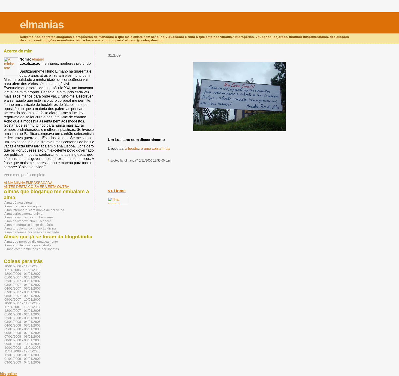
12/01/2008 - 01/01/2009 (22, 355)
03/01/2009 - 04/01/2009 (22, 362)
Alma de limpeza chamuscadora (27, 221)
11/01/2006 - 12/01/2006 (22, 270)
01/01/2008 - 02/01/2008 (22, 314)
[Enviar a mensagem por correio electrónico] (175, 160)
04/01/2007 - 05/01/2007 (22, 288)
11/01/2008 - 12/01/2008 (22, 351)
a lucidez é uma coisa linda (147, 148)
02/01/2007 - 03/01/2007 (22, 281)
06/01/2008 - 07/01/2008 (22, 333)
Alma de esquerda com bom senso (29, 217)
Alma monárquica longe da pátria (28, 224)
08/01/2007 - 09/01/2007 (22, 296)
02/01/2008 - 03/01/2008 (22, 318)
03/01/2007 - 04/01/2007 (22, 285)
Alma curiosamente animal (23, 213)
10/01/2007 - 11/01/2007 (22, 303)
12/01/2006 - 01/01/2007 (22, 273)
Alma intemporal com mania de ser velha (34, 210)
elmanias (42, 24)
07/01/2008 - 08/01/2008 (22, 336)
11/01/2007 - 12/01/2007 (22, 307)
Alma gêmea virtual (18, 202)
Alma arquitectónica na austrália (27, 245)
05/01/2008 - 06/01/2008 (22, 329)
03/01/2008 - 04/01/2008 (22, 322)
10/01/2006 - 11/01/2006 (22, 266)
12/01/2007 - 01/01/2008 (22, 310)
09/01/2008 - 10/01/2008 (22, 344)
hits (3, 374)
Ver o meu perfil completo (24, 175)
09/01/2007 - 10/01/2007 (22, 299)
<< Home (117, 191)
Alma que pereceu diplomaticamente (31, 241)
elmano (38, 59)
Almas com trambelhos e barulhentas (31, 249)
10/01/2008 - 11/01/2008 (22, 347)
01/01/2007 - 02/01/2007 (22, 277)
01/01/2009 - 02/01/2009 (22, 359)
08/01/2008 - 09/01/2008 (22, 340)
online (12, 374)
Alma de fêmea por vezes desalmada (31, 232)
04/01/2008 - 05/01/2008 (22, 325)
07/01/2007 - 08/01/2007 (22, 292)
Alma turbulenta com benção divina (30, 228)
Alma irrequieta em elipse (23, 206)
